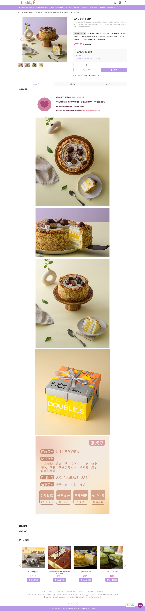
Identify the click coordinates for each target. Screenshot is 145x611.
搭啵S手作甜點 (62, 608)
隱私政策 (81, 591)
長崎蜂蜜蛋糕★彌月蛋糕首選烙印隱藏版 (59, 573)
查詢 (43, 591)
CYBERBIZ (92, 608)
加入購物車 (87, 70)
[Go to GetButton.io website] (140, 609)
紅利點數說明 (71, 591)
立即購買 (114, 70)
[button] (68, 39)
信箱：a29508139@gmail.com (84, 594)
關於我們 (51, 591)
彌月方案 (60, 591)
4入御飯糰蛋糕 (33, 572)
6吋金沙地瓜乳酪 (86, 572)
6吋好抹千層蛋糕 (112, 572)
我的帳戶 (91, 591)
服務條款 (100, 591)
